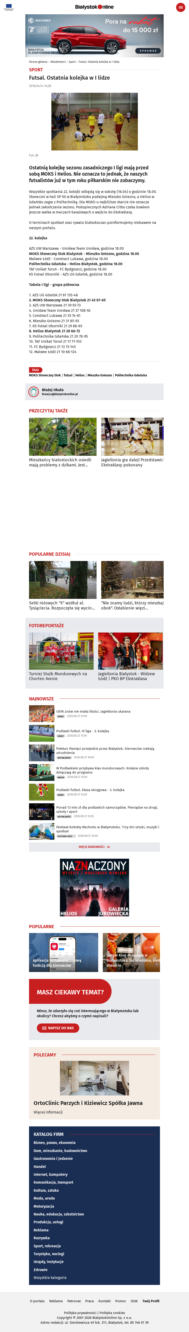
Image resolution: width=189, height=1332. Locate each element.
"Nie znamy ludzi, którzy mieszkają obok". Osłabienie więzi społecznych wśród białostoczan (133, 606)
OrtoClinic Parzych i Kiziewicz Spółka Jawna (88, 1103)
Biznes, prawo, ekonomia (55, 1142)
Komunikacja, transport (53, 1182)
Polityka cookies (112, 1313)
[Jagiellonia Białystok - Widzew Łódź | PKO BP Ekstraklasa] (130, 651)
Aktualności (64, 758)
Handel (40, 1166)
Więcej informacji (48, 1112)
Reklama (41, 1230)
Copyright (64, 1318)
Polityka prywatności (80, 1313)
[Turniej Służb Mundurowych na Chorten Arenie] (61, 651)
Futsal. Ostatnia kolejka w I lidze (99, 61)
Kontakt (104, 1301)
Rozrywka (42, 1238)
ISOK (134, 1301)
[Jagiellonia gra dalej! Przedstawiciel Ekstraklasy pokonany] (135, 437)
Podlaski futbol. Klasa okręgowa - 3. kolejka (90, 790)
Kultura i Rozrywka (67, 836)
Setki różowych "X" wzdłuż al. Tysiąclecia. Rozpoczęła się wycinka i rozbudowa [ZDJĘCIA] (62, 606)
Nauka (61, 777)
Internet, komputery (51, 1174)
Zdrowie (40, 1270)
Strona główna (38, 61)
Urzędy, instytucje (49, 1262)
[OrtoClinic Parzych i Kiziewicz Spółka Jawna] (94, 1078)
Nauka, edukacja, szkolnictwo (59, 1214)
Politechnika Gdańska (131, 375)
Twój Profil (150, 1301)
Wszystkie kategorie (50, 1277)
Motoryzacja (44, 1206)
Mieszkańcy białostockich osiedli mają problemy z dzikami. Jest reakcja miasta (60, 463)
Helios (80, 375)
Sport (72, 61)
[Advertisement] (94, 509)
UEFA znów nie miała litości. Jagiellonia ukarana (93, 711)
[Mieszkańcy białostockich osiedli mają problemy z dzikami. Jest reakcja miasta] (63, 437)
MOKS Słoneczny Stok (45, 375)
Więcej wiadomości (92, 847)
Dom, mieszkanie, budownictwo (60, 1151)
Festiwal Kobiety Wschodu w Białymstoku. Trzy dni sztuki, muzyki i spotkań (107, 829)
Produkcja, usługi (48, 1222)
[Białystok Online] (94, 7)
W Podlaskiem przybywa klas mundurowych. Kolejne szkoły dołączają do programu (102, 770)
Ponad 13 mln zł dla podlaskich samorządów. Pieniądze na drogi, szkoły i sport (107, 809)
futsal (68, 375)
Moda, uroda (44, 1198)
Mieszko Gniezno (100, 375)
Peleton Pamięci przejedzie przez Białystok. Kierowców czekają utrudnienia (105, 751)
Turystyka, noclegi (49, 1254)
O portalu (37, 1301)
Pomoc (120, 1301)
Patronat (74, 1301)
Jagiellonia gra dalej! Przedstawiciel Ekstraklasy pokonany (134, 463)
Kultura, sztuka (46, 1190)
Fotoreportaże (46, 625)
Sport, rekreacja (47, 1246)
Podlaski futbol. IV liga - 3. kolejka (82, 731)
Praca (89, 1301)
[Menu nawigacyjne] (180, 7)
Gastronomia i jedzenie (53, 1158)
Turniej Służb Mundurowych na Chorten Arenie (58, 676)
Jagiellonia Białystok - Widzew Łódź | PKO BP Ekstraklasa (126, 676)
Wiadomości (58, 61)
